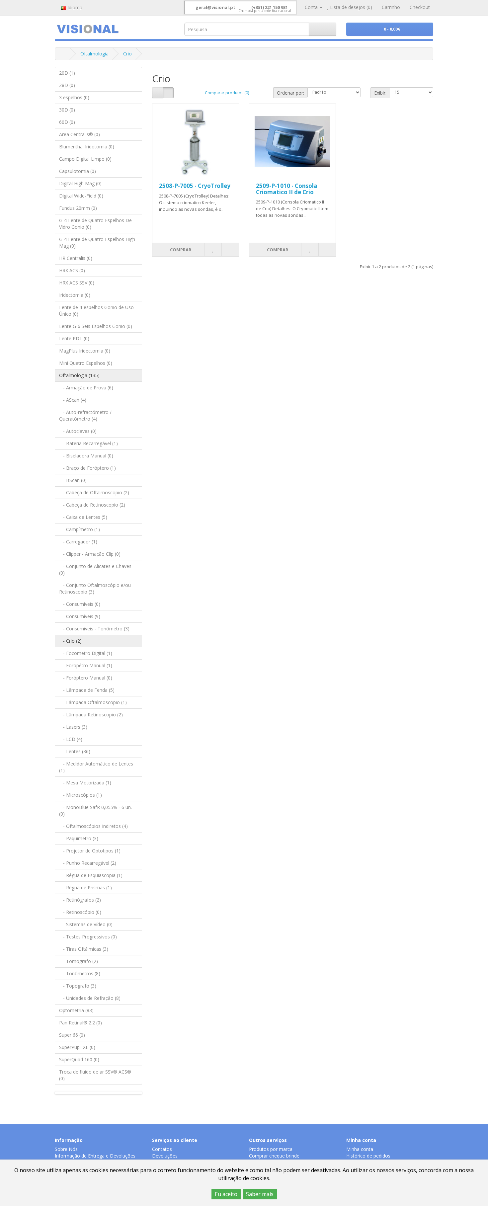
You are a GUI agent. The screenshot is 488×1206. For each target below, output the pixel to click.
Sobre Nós (66, 1149)
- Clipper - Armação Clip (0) (90, 554)
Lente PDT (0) (74, 338)
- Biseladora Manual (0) (86, 455)
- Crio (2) (70, 641)
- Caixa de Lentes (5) (83, 517)
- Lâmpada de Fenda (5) (87, 690)
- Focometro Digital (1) (85, 653)
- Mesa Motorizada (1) (85, 782)
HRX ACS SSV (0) (76, 283)
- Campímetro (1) (79, 529)
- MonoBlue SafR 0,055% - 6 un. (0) (95, 810)
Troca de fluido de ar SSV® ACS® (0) (95, 1075)
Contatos (162, 1149)
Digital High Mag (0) (80, 183)
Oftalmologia (94, 53)
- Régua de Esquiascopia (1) (90, 875)
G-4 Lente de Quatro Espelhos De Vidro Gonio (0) (95, 223)
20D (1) (67, 73)
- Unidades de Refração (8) (90, 998)
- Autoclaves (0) (78, 431)
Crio (127, 53)
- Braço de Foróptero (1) (87, 468)
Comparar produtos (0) (227, 93)
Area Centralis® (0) (79, 134)
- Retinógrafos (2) (80, 900)
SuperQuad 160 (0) (79, 1059)
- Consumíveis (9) (79, 616)
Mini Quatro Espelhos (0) (85, 363)
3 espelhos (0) (74, 97)
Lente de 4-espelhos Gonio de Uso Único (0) (96, 310)
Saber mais (260, 1194)
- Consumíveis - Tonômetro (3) (94, 628)
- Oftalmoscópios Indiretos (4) (93, 826)
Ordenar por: (290, 93)
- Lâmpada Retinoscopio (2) (91, 714)
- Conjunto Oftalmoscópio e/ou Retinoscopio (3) (95, 588)
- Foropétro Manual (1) (85, 665)
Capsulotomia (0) (77, 171)
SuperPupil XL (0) (77, 1047)
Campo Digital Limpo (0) (85, 159)
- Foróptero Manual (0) (85, 678)
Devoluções (165, 1156)
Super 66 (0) (72, 1035)
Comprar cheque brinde (274, 1156)
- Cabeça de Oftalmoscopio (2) (94, 492)
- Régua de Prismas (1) (85, 887)
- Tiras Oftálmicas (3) (83, 949)
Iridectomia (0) (74, 295)
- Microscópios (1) (80, 795)
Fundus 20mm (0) (78, 208)
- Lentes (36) (74, 751)
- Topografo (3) (77, 986)
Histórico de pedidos (368, 1156)
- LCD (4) (70, 739)
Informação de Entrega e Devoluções (95, 1156)
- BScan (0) (73, 480)
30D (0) (67, 110)
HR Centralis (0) (75, 258)
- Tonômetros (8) (79, 973)
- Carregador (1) (78, 541)
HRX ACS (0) (72, 270)
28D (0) (67, 85)
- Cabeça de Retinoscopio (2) (92, 505)
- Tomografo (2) (78, 961)
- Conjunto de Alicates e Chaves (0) (95, 569)
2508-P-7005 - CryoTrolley (194, 186)
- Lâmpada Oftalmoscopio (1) (93, 702)
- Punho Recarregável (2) (87, 863)
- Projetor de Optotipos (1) (90, 850)
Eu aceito (226, 1194)
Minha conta (359, 1149)
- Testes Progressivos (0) (88, 936)
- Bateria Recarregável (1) (88, 443)
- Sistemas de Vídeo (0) (86, 924)
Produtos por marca (270, 1149)
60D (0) (67, 122)
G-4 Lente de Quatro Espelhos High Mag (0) (97, 242)
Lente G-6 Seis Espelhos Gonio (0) (95, 326)
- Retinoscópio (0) (80, 912)
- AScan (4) (72, 400)
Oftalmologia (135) (79, 375)
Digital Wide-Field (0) (81, 196)
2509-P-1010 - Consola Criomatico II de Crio (286, 189)
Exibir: (380, 93)
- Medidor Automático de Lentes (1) (96, 767)
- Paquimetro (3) (78, 838)
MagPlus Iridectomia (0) (84, 351)
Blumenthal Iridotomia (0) (86, 146)
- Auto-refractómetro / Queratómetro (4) (85, 415)
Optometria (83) (76, 1010)
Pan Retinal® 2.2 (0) (80, 1022)
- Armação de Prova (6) (86, 387)
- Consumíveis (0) (79, 604)
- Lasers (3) (73, 727)
